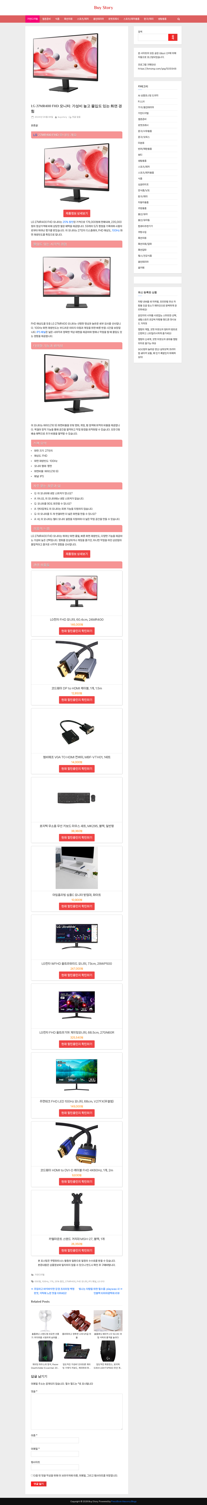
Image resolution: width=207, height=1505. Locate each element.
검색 (140, 31)
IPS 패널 (41, 332)
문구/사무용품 (145, 131)
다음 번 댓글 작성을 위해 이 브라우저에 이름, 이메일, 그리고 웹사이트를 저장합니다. (75, 1475)
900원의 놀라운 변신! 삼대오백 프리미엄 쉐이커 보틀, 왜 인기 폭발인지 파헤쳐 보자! (157, 353)
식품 (57, 19)
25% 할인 (68, 222)
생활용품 (162, 19)
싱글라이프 (143, 184)
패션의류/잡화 (145, 244)
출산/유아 (143, 214)
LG (35, 135)
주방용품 (142, 208)
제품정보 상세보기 (77, 213)
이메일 (35, 1449)
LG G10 (100, 1281)
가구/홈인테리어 (146, 107)
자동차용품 (143, 202)
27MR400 (70, 1281)
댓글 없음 (76, 117)
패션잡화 (142, 250)
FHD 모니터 (82, 1281)
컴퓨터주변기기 (145, 226)
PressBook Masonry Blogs (124, 1501)
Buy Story (103, 7)
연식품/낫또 (144, 190)
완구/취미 (148, 19)
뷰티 (140, 155)
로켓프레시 (113, 19)
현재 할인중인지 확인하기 (76, 631)
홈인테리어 (98, 19)
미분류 (141, 143)
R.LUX (141, 101)
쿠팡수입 (142, 232)
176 (52, 1281)
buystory (62, 117)
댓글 (34, 1391)
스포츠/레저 (83, 19)
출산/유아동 (144, 220)
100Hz (116, 230)
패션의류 (68, 19)
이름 (34, 1435)
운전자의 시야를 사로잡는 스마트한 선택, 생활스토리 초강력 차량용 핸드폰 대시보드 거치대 (157, 319)
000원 (38, 1281)
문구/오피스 (144, 137)
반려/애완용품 (145, 149)
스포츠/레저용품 (131, 19)
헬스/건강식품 (145, 255)
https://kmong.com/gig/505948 (157, 68)
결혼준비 (46, 19)
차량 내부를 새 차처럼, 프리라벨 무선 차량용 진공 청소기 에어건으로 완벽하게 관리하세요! (157, 305)
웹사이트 (35, 1462)
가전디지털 (32, 19)
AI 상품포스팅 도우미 (148, 95)
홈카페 (141, 267)
